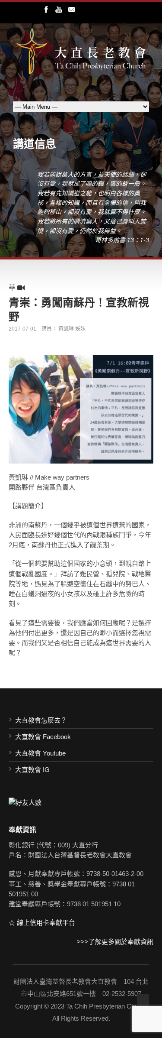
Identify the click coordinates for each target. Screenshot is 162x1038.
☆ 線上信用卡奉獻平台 (42, 922)
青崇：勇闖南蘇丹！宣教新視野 (79, 309)
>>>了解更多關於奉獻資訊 (115, 941)
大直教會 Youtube (40, 753)
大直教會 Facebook (43, 736)
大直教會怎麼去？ (41, 720)
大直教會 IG (32, 769)
